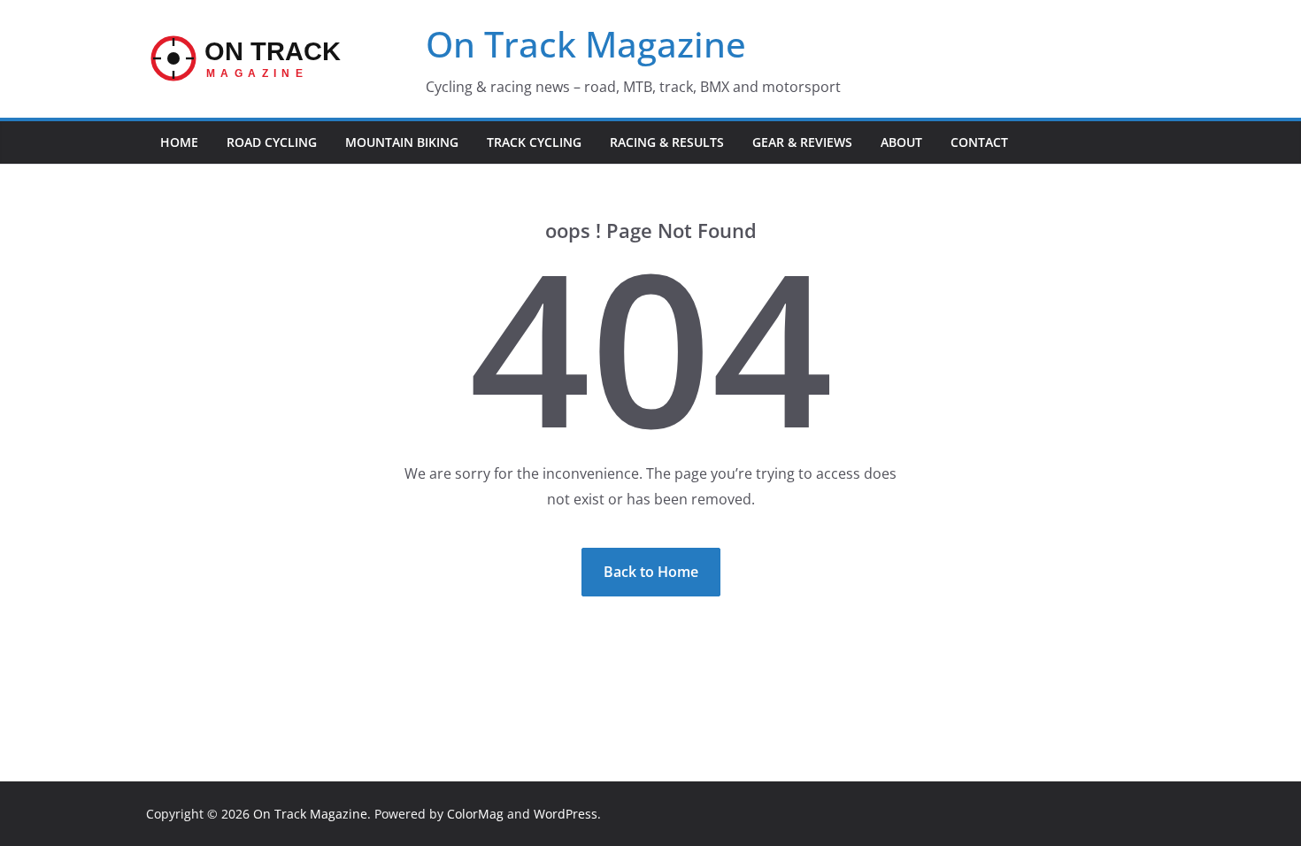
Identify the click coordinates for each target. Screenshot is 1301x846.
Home (179, 142)
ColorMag (475, 813)
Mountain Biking (401, 142)
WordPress (565, 813)
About (901, 142)
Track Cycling (534, 142)
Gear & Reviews (802, 142)
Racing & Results (667, 142)
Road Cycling (272, 142)
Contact (979, 142)
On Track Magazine (586, 43)
